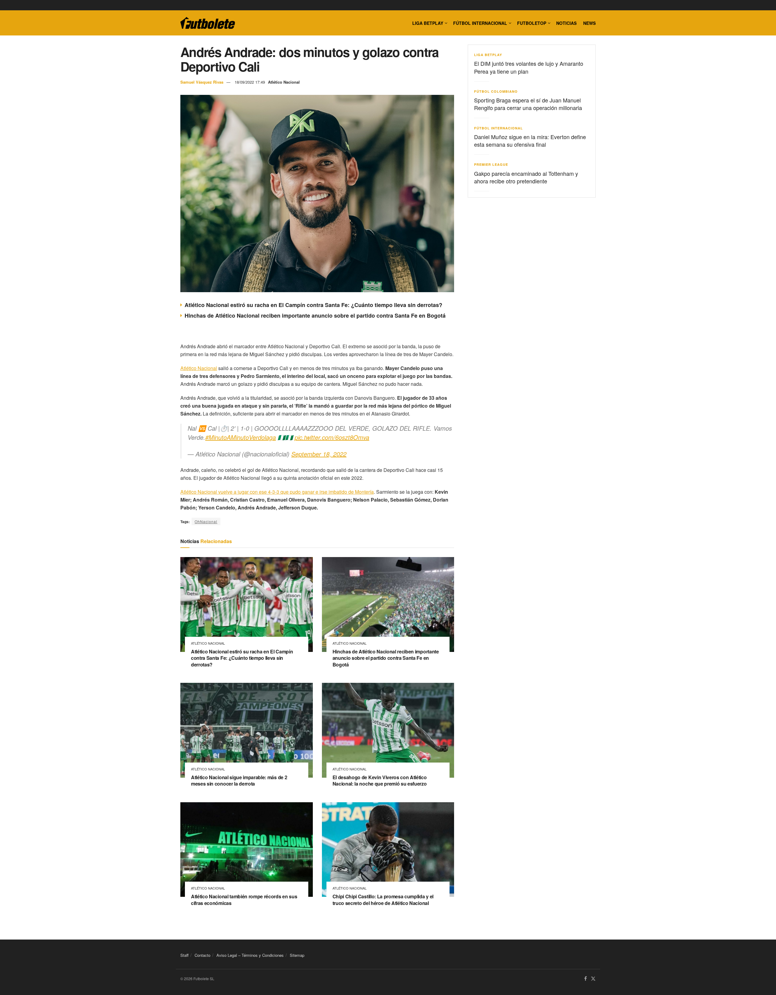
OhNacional (206, 521)
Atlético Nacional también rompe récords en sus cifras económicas (244, 900)
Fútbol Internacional (480, 23)
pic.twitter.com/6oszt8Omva (332, 437)
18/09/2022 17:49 (250, 82)
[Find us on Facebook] (585, 979)
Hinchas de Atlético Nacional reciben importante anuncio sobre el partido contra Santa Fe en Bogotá (315, 315)
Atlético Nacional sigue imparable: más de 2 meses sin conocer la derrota (239, 780)
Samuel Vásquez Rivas (201, 82)
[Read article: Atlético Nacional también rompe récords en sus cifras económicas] (246, 849)
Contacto (202, 955)
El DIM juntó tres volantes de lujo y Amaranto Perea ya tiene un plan (528, 67)
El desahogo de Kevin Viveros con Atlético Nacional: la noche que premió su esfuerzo (380, 780)
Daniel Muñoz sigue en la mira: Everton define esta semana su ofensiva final (530, 140)
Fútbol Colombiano (496, 91)
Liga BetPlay (488, 54)
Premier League (491, 164)
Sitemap (297, 955)
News (589, 23)
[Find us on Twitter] (593, 979)
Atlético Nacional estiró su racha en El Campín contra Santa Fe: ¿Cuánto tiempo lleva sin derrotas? (313, 305)
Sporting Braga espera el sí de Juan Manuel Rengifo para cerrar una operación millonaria (528, 104)
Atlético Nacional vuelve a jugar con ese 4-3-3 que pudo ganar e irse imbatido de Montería (277, 491)
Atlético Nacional (284, 82)
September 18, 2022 (318, 453)
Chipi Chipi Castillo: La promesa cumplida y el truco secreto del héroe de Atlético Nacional (383, 900)
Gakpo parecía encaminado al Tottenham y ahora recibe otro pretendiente (526, 177)
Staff (184, 955)
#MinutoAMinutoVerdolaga (240, 437)
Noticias (566, 23)
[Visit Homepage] (207, 23)
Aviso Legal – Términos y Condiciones (250, 955)
